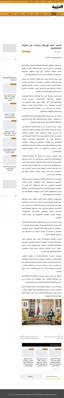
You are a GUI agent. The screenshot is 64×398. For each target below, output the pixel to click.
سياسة (54, 14)
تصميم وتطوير (28, 394)
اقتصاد (48, 14)
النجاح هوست (18, 394)
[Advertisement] (32, 28)
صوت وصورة (11, 14)
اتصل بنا (46, 2)
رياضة (34, 14)
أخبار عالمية (14, 156)
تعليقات (30, 376)
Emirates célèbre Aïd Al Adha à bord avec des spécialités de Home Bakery (29, 338)
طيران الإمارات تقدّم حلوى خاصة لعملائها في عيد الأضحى (53, 338)
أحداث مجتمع (58, 349)
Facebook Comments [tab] (51, 376)
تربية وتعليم (41, 14)
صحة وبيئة (19, 14)
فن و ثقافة (27, 14)
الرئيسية (59, 14)
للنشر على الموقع (31, 2)
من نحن (39, 2)
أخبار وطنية (28, 51)
